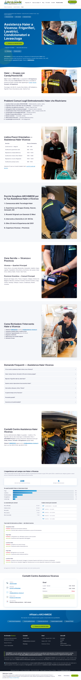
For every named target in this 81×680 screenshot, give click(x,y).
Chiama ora (73, 1)
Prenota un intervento (15, 597)
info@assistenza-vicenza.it (30, 329)
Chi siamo (47, 2)
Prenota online (59, 2)
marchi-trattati (17, 7)
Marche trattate (35, 2)
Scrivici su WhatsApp (15, 588)
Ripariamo (27, 2)
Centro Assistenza (8, 7)
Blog (43, 2)
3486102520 (30, 60)
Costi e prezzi (63, 643)
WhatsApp (9, 51)
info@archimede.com (65, 670)
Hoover (34, 82)
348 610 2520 (13, 583)
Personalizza (66, 675)
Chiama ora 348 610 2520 (15, 43)
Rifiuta (59, 675)
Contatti (53, 2)
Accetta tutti (74, 675)
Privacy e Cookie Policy (65, 645)
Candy (30, 82)
